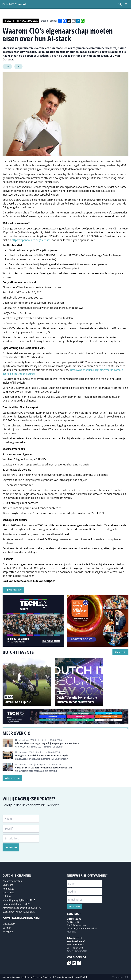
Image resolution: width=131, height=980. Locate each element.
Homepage (8, 888)
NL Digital (8, 931)
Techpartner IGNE (120, 977)
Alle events (120, 652)
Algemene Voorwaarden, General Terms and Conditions (28, 977)
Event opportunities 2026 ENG (19, 911)
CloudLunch (9, 923)
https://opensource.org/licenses (31, 240)
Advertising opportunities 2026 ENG (22, 907)
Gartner (7, 927)
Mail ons (71, 931)
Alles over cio (12, 777)
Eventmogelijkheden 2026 (16, 903)
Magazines (8, 892)
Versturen (11, 847)
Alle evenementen (12, 880)
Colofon (7, 896)
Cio (7, 66)
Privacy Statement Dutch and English (71, 977)
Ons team (8, 884)
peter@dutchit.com (77, 950)
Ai (18, 66)
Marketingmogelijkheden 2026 (19, 900)
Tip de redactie (13, 589)
